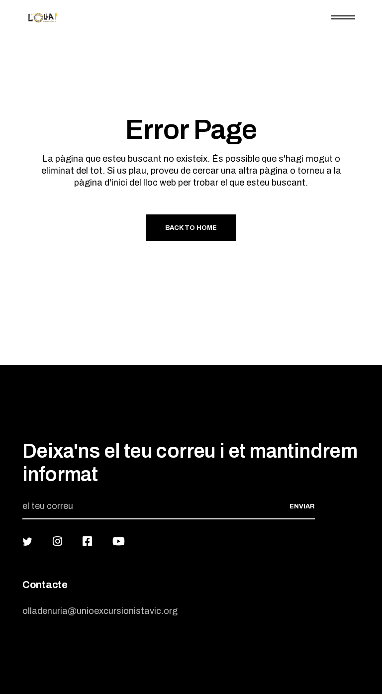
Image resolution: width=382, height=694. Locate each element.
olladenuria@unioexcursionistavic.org (100, 611)
